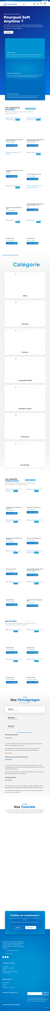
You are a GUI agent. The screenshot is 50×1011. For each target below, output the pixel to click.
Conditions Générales (8, 968)
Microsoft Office (13, 817)
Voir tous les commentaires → (25, 732)
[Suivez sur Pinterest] (47, 1)
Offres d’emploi (6, 973)
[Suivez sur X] (45, 1)
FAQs (3, 985)
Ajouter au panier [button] (11, 145)
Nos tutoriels (6, 982)
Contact (4, 984)
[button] (10, 118)
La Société (5, 966)
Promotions (30, 927)
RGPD (4, 969)
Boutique (8, 32)
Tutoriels (21, 817)
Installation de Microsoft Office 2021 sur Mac (22, 820)
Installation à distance (8, 987)
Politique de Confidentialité (10, 971)
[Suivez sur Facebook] (43, 1)
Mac (7, 817)
